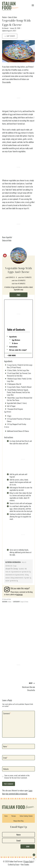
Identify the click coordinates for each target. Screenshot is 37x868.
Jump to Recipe (10, 36)
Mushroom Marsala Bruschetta (28, 686)
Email (5, 757)
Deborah (6, 28)
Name (5, 746)
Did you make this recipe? (18, 350)
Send (27, 846)
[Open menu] (33, 5)
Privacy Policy (28, 861)
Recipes (4, 17)
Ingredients (13, 336)
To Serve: (15, 343)
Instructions (13, 346)
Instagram (19, 594)
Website (6, 769)
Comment (7, 713)
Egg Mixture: (16, 340)
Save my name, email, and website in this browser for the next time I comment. (17, 776)
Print (18, 295)
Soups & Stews (12, 17)
